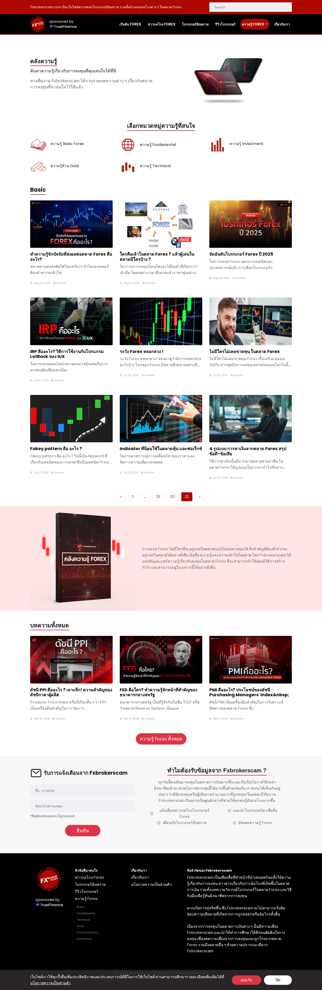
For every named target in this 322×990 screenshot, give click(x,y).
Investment (84, 938)
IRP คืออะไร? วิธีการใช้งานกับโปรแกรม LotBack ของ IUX (67, 354)
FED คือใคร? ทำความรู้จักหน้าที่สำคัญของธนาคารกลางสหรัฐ (158, 692)
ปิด (278, 980)
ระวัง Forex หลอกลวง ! (142, 351)
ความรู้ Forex (253, 24)
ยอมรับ (246, 980)
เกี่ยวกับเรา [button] (282, 24)
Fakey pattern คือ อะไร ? (56, 449)
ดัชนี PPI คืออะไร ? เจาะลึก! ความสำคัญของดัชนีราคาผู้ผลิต (71, 692)
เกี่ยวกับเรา (140, 877)
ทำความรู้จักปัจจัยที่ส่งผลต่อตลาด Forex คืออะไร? (71, 256)
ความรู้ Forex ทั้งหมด (161, 739)
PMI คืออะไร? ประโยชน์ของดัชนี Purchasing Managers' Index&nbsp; (249, 692)
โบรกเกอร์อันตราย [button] (195, 24)
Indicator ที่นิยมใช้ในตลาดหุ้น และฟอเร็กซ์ (161, 449)
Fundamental (86, 913)
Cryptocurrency (88, 932)
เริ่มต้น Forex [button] (130, 24)
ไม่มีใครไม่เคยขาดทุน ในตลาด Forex (244, 351)
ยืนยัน (83, 830)
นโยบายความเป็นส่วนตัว (50, 983)
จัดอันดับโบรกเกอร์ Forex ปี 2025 (241, 254)
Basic (81, 907)
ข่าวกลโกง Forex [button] (161, 24)
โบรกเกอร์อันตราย (90, 884)
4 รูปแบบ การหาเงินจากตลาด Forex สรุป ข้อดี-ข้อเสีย (247, 451)
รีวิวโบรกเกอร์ (86, 891)
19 (158, 496)
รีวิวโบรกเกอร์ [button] (225, 24)
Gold (80, 926)
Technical (83, 919)
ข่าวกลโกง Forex (89, 877)
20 (172, 496)
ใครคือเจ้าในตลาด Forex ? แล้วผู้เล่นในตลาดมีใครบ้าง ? (157, 256)
